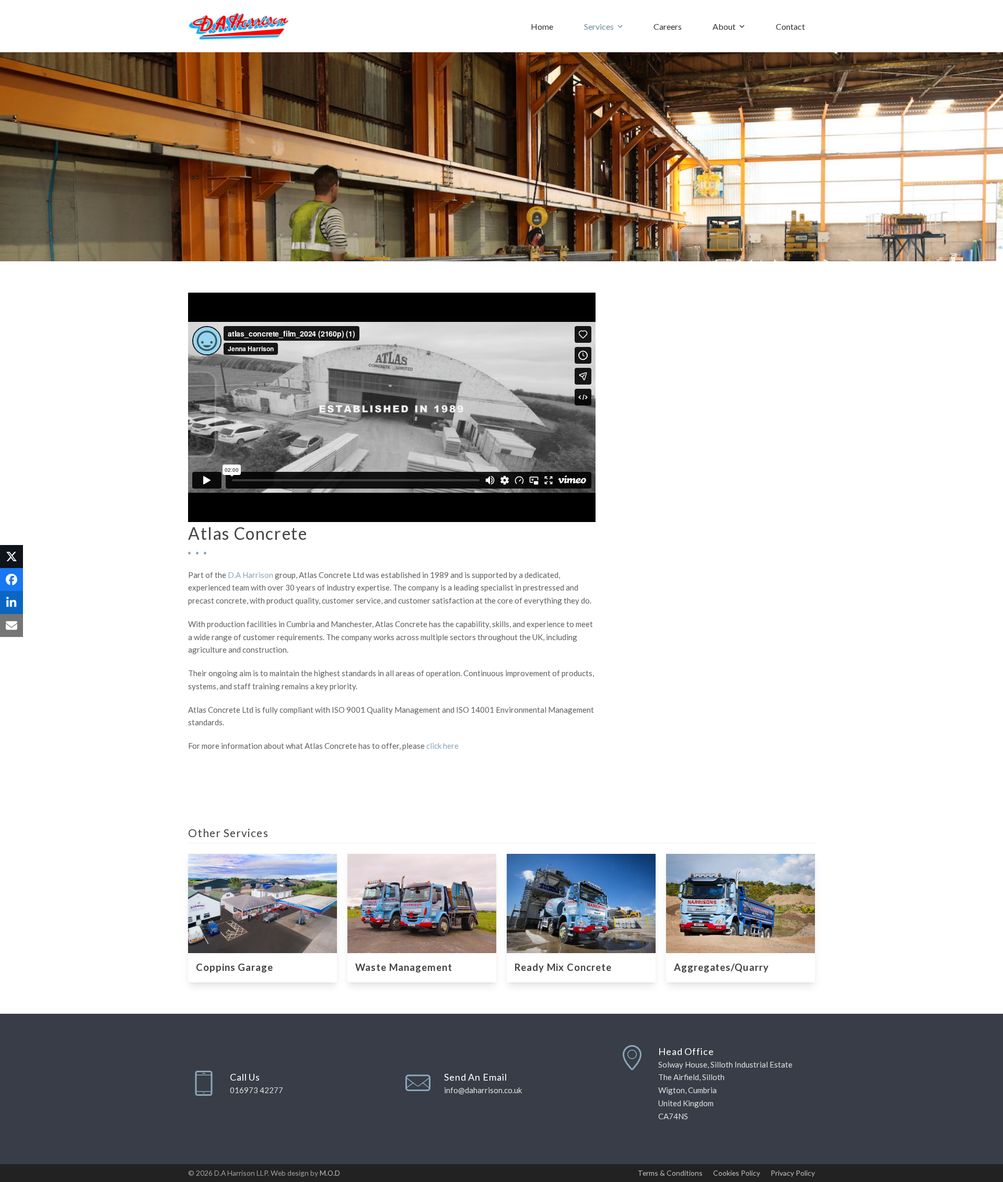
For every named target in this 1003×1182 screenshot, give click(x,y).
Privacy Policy (793, 1172)
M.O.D (330, 1172)
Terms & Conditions (670, 1172)
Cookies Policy (736, 1172)
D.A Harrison (250, 575)
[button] (11, 556)
